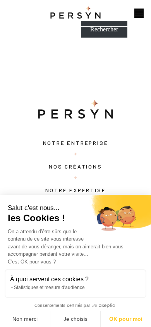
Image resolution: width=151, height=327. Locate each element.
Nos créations (75, 166)
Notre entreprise (75, 142)
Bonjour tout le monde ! (29, 56)
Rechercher (104, 29)
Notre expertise (75, 190)
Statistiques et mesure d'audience (49, 287)
